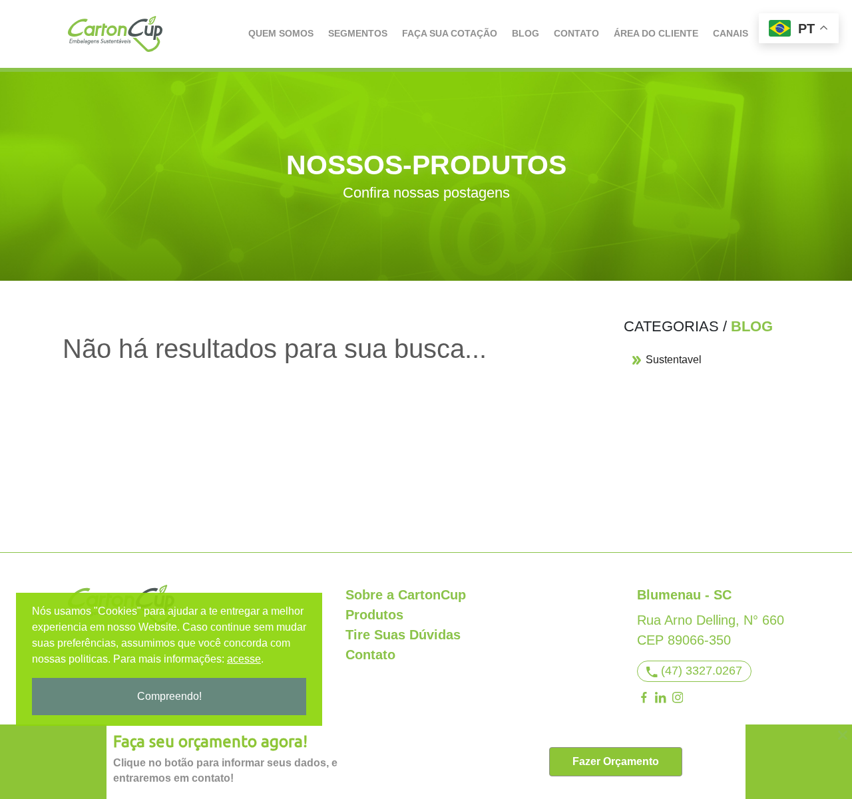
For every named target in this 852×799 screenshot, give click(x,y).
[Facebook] (643, 697)
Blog (525, 33)
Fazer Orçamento (615, 761)
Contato (576, 33)
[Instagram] (677, 697)
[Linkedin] (661, 697)
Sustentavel (672, 359)
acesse (244, 659)
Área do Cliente (656, 33)
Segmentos (357, 33)
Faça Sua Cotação (449, 33)
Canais (730, 33)
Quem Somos (281, 33)
